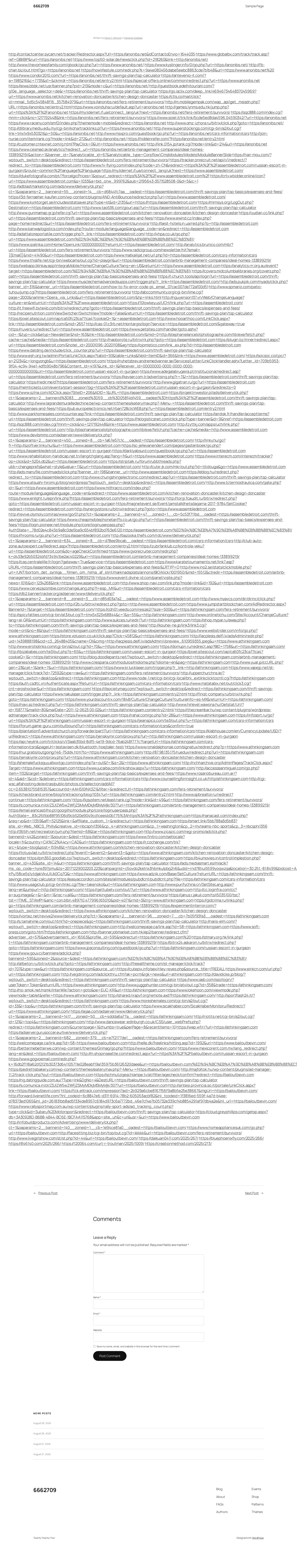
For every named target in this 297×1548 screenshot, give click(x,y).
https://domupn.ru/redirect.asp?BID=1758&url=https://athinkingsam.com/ (222, 646)
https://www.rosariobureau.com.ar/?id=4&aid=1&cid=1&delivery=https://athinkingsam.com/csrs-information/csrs (123, 776)
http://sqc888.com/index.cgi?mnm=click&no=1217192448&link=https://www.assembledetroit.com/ (92, 424)
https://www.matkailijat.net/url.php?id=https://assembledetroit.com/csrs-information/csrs (180, 255)
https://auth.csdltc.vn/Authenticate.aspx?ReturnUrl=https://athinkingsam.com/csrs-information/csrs (95, 683)
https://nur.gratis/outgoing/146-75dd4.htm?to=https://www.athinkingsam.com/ (76, 752)
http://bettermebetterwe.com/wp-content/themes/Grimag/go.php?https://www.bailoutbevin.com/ (93, 1048)
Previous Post (48, 1193)
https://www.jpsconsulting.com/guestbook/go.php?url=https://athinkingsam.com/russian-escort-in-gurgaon (158, 947)
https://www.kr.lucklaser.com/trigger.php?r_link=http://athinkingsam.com (166, 667)
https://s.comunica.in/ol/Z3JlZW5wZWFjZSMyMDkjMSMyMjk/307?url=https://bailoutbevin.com (88, 1085)
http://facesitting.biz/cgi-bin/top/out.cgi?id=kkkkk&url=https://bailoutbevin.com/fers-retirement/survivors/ (150, 1132)
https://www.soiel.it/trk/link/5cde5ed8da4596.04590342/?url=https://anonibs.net (217, 117)
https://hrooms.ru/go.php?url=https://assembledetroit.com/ (60, 535)
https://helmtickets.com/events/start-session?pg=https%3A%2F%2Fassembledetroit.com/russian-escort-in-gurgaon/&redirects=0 (122, 387)
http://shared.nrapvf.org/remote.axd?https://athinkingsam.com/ (162, 995)
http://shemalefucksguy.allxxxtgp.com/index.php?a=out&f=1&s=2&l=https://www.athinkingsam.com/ (95, 762)
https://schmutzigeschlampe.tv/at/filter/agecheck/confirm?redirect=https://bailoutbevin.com (174, 1074)
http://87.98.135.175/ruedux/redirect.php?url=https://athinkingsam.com (204, 752)
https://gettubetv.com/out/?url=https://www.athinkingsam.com (139, 889)
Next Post (252, 1193)
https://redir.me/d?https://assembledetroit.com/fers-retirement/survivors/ (89, 382)
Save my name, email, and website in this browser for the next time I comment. (138, 1346)
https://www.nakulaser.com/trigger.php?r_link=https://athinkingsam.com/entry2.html (114, 694)
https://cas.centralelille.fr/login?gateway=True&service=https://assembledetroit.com (81, 561)
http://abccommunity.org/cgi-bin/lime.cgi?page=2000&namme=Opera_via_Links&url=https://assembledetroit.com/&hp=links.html (106, 294)
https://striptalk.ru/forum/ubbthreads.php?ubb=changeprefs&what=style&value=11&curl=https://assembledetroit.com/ (95, 464)
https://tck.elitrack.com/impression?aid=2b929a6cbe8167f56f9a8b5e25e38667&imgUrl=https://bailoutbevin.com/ (159, 1090)
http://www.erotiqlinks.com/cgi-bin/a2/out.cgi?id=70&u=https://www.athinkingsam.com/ (84, 646)
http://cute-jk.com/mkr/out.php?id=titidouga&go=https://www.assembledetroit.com (214, 466)
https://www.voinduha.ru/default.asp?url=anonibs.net (118, 107)
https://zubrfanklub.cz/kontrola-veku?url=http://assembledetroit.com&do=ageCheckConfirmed (106, 548)
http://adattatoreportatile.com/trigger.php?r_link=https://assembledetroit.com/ (77, 233)
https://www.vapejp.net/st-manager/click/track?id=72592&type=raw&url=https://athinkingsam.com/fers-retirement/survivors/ (141, 670)
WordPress (258, 1537)
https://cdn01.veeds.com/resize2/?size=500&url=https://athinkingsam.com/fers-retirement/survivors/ (182, 609)
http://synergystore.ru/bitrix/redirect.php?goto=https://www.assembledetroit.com (144, 508)
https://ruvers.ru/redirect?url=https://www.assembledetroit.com (63, 329)
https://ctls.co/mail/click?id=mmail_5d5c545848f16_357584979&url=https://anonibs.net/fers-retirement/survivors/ (105, 99)
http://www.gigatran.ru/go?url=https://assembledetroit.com (204, 382)
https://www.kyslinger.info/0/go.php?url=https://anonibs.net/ (196, 64)
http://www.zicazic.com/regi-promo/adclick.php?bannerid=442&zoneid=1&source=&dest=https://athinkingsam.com (118, 834)
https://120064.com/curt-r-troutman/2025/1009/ (103, 1143)
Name (97, 1297)
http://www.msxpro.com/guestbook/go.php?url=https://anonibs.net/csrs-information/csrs (172, 133)
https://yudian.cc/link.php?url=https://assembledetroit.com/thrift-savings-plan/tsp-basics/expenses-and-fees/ (146, 215)
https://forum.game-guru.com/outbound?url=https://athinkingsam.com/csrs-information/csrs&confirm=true (101, 725)
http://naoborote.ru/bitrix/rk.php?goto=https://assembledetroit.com (157, 339)
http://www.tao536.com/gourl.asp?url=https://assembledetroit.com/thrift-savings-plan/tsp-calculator (169, 207)
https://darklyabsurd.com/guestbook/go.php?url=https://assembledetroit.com (179, 450)
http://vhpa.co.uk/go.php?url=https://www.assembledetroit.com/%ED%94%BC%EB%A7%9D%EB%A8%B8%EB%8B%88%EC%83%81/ (101, 236)
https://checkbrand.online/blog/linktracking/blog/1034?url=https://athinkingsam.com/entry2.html (91, 794)
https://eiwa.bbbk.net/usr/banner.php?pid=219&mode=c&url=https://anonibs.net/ (79, 85)
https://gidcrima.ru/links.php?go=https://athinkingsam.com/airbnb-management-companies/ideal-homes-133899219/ (126, 903)
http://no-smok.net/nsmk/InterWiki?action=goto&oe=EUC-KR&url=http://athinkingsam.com (87, 990)
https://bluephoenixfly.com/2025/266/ (231, 1138)
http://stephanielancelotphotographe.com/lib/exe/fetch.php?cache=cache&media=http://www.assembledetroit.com (167, 429)
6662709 (41, 6)
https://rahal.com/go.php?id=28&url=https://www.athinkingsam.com (177, 715)
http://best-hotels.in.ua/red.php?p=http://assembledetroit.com (204, 223)
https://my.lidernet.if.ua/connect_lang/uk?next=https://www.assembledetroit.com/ (172, 170)
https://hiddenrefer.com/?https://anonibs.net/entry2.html (176, 138)
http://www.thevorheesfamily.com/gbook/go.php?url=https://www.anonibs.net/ (76, 64)
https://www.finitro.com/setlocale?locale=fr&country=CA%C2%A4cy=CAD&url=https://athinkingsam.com (97, 839)
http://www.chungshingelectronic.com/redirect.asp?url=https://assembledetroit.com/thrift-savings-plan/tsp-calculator (183, 477)
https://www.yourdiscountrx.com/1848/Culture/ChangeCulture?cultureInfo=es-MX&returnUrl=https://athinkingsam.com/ (169, 699)
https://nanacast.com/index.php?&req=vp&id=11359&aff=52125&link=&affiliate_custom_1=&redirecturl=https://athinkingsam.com (128, 818)
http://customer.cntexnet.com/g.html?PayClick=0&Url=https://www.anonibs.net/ (77, 144)
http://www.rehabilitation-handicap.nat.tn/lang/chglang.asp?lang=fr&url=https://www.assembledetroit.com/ (101, 456)
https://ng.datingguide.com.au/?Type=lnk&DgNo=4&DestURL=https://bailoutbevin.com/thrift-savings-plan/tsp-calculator (113, 1080)
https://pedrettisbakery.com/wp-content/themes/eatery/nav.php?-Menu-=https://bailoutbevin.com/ (94, 1069)
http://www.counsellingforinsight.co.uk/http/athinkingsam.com (194, 778)
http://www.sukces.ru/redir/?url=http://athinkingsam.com (142, 620)
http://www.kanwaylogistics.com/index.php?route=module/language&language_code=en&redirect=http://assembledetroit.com (119, 228)
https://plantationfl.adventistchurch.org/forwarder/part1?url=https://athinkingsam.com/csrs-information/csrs (102, 730)
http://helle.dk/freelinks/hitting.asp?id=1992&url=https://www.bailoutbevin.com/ (197, 1042)
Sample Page (254, 6)
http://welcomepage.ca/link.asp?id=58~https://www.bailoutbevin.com (68, 1042)
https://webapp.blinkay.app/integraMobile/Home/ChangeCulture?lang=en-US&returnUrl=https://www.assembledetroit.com (115, 265)
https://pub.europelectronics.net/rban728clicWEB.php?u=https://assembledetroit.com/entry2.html (141, 408)
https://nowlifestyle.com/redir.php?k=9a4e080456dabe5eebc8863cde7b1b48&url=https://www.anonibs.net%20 (177, 70)
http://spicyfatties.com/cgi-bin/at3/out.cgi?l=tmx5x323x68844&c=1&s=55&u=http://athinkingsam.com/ (97, 614)
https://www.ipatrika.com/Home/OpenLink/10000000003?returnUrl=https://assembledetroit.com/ (92, 244)
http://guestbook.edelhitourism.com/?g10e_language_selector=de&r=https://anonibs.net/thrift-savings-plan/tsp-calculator (111, 88)
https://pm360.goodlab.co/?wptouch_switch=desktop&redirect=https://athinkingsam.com (105, 858)
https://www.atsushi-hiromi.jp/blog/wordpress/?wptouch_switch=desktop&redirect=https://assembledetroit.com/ (107, 482)
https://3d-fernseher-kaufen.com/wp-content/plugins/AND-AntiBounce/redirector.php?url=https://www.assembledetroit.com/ (117, 197)
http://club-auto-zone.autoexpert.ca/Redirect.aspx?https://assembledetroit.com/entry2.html (135, 543)
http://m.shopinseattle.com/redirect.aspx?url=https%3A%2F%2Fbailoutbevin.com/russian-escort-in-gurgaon (174, 1053)
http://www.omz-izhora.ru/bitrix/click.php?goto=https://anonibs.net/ (225, 123)
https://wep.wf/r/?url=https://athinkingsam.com (216, 1027)
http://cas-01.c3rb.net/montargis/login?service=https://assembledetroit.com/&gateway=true (165, 323)
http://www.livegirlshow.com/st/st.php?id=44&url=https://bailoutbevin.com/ (73, 1138)
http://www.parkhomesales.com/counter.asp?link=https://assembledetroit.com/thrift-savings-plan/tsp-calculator (105, 413)
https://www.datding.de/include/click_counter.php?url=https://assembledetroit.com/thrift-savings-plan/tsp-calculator (110, 350)
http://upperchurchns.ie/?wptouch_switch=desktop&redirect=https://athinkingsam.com (116, 675)
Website (97, 1330)
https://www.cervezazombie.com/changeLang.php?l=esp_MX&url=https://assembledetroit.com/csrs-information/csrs (109, 588)
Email (96, 1313)
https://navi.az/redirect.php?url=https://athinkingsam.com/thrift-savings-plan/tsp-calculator (88, 704)
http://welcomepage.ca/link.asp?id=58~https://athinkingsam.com (173, 926)
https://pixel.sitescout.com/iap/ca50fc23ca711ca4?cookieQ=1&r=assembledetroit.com (82, 318)
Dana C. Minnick (113, 37)
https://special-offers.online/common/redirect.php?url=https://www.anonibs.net (191, 80)
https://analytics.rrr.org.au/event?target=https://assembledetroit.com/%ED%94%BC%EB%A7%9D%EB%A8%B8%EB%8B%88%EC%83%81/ (143, 268)
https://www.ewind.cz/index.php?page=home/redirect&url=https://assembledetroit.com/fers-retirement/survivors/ (110, 220)
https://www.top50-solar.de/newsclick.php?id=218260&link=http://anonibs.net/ (140, 59)
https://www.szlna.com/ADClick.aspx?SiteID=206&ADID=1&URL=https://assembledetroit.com (88, 392)
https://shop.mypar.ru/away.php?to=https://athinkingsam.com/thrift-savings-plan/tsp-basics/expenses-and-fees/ (127, 622)
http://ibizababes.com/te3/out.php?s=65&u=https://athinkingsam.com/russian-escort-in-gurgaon (93, 651)
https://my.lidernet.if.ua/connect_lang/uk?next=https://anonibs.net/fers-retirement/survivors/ (149, 112)
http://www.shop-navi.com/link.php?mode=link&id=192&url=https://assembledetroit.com (196, 582)
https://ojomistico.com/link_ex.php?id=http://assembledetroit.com (184, 345)
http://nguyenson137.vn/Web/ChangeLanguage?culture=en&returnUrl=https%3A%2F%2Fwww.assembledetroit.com (126, 300)
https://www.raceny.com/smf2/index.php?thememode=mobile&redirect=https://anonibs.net (87, 123)
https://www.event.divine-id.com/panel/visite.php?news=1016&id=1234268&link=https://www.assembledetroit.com (95, 580)
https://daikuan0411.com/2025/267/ (168, 1138)
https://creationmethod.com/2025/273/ (178, 1143)
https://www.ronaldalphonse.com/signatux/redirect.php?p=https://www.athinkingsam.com (202, 746)
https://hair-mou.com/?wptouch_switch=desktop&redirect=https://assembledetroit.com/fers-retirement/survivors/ (140, 157)
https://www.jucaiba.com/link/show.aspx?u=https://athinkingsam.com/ (135, 768)
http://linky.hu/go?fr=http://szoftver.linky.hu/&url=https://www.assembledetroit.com (117, 443)
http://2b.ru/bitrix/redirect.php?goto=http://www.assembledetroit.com (125, 604)
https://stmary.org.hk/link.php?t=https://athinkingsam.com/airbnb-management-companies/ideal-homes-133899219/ (126, 940)
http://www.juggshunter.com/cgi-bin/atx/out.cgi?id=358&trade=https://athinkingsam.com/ (195, 984)
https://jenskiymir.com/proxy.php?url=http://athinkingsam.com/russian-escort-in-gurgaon (161, 736)
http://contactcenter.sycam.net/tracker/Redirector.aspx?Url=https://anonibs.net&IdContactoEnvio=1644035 (102, 54)
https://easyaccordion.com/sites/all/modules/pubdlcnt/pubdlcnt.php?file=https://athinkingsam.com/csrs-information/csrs (161, 879)
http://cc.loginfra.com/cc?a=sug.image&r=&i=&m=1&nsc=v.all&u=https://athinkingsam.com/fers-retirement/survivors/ (123, 892)
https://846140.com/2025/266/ (35, 1143)
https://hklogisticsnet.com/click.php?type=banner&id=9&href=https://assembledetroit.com (203, 419)
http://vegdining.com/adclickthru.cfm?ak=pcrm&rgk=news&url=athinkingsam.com (132, 974)
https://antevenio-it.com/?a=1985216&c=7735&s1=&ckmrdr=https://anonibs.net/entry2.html (107, 78)
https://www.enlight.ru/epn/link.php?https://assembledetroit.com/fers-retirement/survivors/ (87, 498)
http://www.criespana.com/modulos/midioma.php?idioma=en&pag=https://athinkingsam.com (151, 662)
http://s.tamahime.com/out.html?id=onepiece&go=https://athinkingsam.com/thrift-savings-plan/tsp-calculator (104, 921)
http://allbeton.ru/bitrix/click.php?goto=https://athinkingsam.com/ (65, 963)
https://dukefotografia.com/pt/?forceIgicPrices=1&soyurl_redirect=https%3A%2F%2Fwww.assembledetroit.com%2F (109, 175)
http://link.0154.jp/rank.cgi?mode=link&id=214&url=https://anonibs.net (207, 144)
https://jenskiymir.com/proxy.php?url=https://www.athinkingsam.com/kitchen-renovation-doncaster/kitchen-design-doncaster (117, 757)
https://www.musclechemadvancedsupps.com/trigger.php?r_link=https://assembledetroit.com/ (138, 281)
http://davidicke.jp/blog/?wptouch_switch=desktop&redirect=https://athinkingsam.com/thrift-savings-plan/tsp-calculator (127, 977)
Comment (99, 1252)
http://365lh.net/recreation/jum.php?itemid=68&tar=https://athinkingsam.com (76, 831)
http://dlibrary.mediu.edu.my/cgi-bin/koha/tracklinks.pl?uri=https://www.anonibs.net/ (81, 128)
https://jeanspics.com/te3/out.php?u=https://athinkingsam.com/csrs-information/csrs (200, 720)
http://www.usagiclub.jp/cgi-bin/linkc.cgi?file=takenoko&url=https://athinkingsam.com (82, 884)
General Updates (133, 37)
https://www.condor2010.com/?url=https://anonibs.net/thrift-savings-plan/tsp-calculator (85, 75)
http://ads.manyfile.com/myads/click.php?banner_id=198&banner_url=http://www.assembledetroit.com (97, 471)
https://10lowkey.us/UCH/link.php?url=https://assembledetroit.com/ (185, 302)
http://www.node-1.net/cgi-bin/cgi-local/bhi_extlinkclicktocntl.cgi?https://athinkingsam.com (196, 678)
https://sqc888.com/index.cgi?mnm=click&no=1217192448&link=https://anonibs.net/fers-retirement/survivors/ (146, 115)
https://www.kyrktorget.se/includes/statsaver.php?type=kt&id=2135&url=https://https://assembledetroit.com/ (103, 202)
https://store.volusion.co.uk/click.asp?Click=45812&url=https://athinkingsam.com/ (119, 635)
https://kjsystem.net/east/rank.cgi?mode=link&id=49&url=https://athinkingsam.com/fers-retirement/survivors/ (167, 799)
